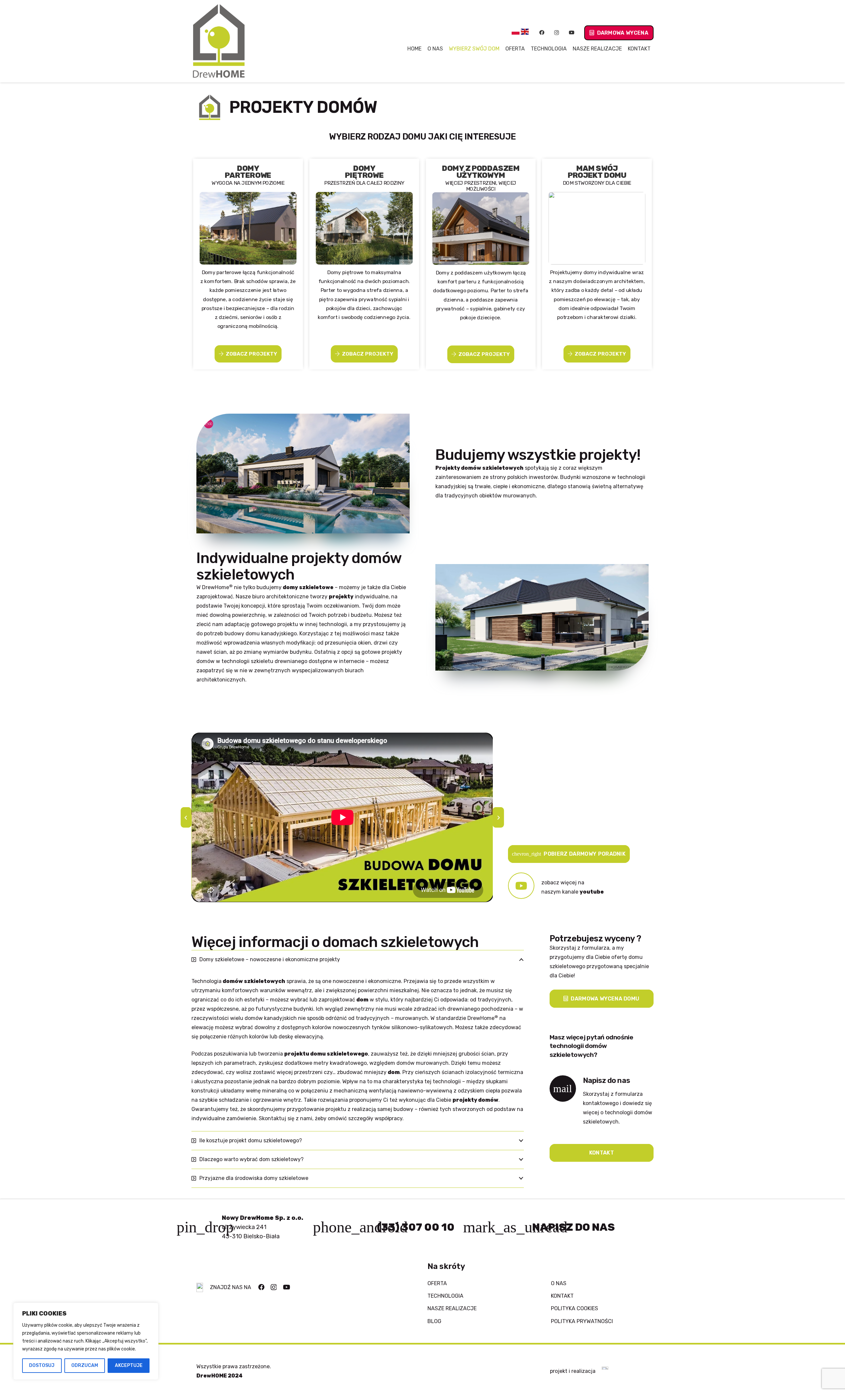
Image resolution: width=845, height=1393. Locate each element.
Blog (434, 1321)
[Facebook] (542, 33)
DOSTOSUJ (41, 1365)
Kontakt (562, 1296)
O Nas (558, 1283)
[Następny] (498, 817)
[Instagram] (556, 33)
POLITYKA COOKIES (574, 1308)
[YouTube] (571, 33)
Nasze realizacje (452, 1308)
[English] (525, 33)
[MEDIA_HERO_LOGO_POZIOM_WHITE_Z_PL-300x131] (605, 1371)
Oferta (437, 1283)
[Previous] (186, 817)
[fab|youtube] (524, 887)
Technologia (445, 1296)
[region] (85, 1341)
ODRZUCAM (84, 1365)
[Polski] (516, 33)
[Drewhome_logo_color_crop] (218, 41)
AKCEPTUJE (129, 1365)
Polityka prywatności (582, 1321)
